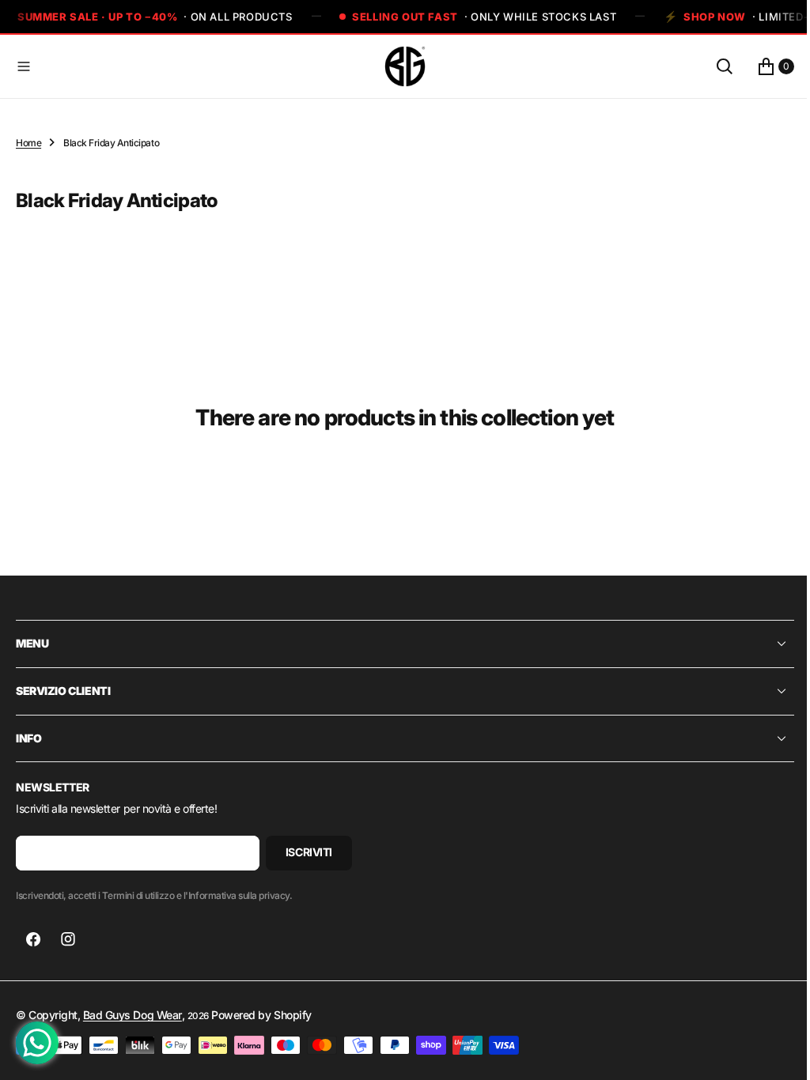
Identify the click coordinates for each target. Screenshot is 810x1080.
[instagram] (68, 939)
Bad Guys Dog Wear (132, 1014)
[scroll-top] (771, 1053)
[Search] (713, 66)
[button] (193, 66)
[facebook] (33, 939)
